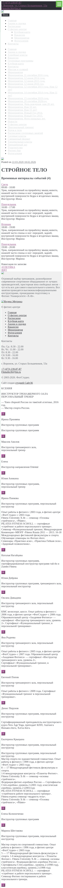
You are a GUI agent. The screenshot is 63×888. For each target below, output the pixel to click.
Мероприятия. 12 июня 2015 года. (26, 81)
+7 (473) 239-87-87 (11, 2)
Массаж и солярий (18, 69)
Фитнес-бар (14, 150)
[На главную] (2, 11)
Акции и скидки (17, 23)
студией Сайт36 (24, 383)
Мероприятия (21, 38)
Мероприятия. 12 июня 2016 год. (26, 84)
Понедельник (8, 204)
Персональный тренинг (21, 127)
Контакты (13, 43)
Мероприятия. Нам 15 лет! (22, 110)
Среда (4, 184)
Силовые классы (17, 136)
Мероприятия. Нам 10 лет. (22, 107)
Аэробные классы (17, 55)
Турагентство (15, 147)
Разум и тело (15, 130)
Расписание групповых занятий (25, 133)
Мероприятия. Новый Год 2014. (25, 112)
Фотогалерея (21, 40)
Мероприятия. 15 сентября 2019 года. (28, 98)
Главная (12, 20)
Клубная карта (22, 32)
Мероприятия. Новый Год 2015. (25, 115)
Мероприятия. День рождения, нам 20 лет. (31, 104)
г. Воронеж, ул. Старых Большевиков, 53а (24, 5)
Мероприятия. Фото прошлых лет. (27, 118)
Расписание (14, 26)
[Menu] (59, 4)
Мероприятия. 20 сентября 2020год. (27, 101)
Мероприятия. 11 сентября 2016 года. (28, 75)
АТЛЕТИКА (8, 267)
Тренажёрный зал (17, 144)
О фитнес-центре (17, 29)
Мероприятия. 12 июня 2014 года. (26, 78)
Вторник (6, 224)
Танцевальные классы (20, 141)
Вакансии (19, 35)
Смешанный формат (19, 139)
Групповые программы (20, 60)
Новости (12, 121)
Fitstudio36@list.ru (11, 8)
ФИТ (4, 270)
